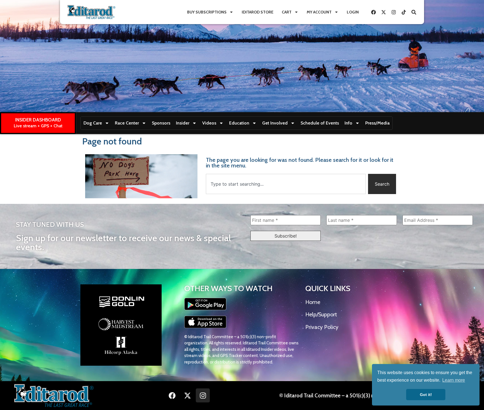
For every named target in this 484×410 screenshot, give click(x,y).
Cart (287, 12)
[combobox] (286, 184)
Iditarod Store (257, 12)
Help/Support (321, 314)
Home (312, 302)
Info (348, 123)
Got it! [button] (426, 394)
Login (353, 12)
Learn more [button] (453, 380)
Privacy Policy (321, 327)
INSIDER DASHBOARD (38, 120)
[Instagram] (393, 12)
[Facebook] (373, 12)
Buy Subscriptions (207, 12)
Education (239, 123)
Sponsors (161, 123)
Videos (209, 123)
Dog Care (92, 123)
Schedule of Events (320, 123)
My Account (319, 12)
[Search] (413, 12)
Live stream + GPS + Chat (38, 125)
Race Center (127, 123)
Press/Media (377, 123)
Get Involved (275, 123)
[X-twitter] (383, 12)
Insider (182, 123)
